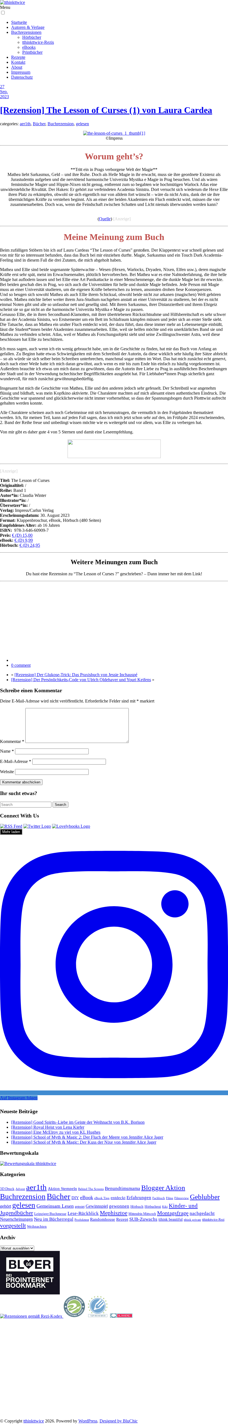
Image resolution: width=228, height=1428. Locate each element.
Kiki (165, 1206)
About (16, 67)
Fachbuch (158, 1198)
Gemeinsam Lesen (55, 1206)
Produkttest (82, 1219)
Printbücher (32, 52)
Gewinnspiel (97, 1206)
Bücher (39, 123)
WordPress (87, 1421)
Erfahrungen (139, 1197)
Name (7, 751)
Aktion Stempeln (62, 1188)
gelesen (82, 123)
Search (60, 805)
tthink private (192, 1219)
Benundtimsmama (122, 1188)
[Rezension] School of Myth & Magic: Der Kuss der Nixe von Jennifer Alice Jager (83, 1142)
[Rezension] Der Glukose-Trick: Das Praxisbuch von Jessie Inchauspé (75, 674)
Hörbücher (31, 37)
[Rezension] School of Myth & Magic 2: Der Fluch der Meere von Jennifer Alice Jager (87, 1137)
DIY (75, 1197)
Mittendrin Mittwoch (142, 1214)
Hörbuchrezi (153, 1207)
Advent (20, 1189)
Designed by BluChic (119, 1421)
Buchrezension (61, 123)
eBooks (29, 47)
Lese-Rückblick (83, 1213)
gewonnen (119, 1206)
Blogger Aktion (163, 1187)
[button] (3, 12)
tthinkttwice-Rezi (213, 1220)
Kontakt (18, 62)
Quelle (105, 218)
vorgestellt (13, 1225)
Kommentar (12, 741)
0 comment (21, 665)
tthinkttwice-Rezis (38, 42)
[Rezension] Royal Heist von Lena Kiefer (47, 1127)
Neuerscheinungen (16, 1219)
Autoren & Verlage (27, 27)
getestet (80, 1207)
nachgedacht (202, 1213)
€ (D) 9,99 (23, 540)
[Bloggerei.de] (121, 1316)
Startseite (19, 22)
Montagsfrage (173, 1213)
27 (2, 86)
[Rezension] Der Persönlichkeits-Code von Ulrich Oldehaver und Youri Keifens (81, 679)
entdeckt (118, 1197)
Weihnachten (37, 1226)
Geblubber (205, 1196)
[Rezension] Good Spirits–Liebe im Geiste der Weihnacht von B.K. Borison (78, 1122)
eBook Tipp (102, 1198)
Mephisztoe (113, 1213)
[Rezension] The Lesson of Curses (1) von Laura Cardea (106, 110)
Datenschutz (22, 77)
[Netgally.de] (74, 1316)
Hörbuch (136, 1206)
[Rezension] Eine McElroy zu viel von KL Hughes (55, 1132)
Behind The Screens (91, 1189)
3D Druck (7, 1189)
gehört (5, 1206)
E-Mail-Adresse (15, 761)
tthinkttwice (33, 1421)
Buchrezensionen (26, 32)
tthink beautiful (170, 1219)
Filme (169, 1198)
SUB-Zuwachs (143, 1219)
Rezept (122, 1219)
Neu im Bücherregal (53, 1219)
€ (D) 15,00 (22, 535)
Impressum (20, 72)
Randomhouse (102, 1219)
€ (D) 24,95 (29, 545)
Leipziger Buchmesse (50, 1214)
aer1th (25, 123)
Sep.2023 (4, 94)
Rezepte (18, 57)
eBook (86, 1197)
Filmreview (181, 1198)
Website (7, 771)
